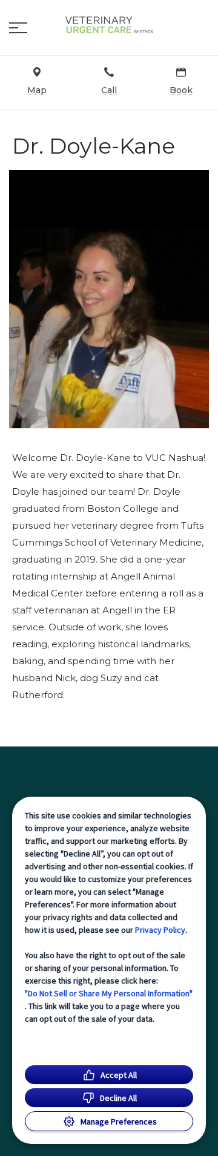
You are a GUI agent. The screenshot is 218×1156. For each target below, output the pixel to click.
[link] (109, 25)
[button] (18, 27)
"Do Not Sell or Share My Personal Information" (109, 993)
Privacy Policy (160, 929)
